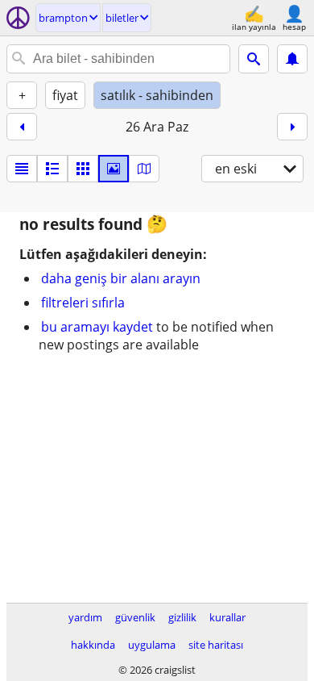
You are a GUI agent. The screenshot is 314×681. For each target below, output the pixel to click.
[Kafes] (83, 168)
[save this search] (292, 58)
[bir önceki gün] (21, 126)
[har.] (144, 168)
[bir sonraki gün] (292, 126)
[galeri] (113, 168)
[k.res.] (52, 168)
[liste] (21, 168)
